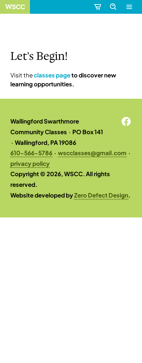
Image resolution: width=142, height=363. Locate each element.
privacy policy (30, 163)
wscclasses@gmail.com (92, 153)
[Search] (113, 7)
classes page (52, 75)
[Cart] (97, 7)
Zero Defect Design (101, 195)
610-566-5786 (31, 153)
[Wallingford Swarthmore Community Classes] (15, 7)
